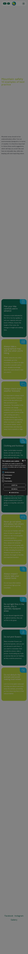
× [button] (24, 460)
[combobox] (23, 460)
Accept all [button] (14, 485)
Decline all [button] (14, 489)
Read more (5, 469)
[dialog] (14, 477)
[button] (14, 492)
